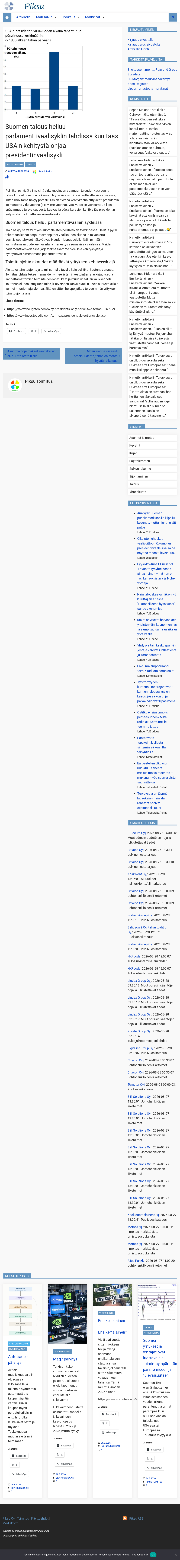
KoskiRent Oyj (137, 874)
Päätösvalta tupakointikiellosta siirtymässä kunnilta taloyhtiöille (151, 745)
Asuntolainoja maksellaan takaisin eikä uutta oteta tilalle (31, 353)
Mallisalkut (44, 17)
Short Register (138, 84)
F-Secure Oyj (137, 833)
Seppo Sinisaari (20, 1488)
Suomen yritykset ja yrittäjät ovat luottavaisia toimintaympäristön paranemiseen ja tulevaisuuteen (160, 1358)
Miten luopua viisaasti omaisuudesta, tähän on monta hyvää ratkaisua (96, 356)
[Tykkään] (7, 177)
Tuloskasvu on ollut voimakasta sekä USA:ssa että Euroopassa (150, 360)
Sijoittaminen (15, 164)
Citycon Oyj (136, 850)
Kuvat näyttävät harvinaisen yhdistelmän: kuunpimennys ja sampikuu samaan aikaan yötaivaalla (157, 627)
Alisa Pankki (136, 1260)
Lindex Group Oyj (139, 980)
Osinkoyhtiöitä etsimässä (147, 114)
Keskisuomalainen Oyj (143, 1215)
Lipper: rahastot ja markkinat (148, 88)
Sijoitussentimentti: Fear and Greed (152, 69)
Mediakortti (10, 1523)
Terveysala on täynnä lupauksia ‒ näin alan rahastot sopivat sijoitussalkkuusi (152, 800)
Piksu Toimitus (154, 1482)
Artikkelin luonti (138, 49)
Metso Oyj (135, 1227)
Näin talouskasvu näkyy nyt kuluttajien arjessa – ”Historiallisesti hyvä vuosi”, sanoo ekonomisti (156, 601)
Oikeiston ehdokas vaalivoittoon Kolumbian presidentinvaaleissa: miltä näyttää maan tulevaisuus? (156, 545)
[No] (175, 1554)
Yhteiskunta (137, 492)
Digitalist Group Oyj (141, 1048)
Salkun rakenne (140, 468)
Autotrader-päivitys (18, 1359)
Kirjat (133, 453)
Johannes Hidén (110, 1446)
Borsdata (134, 74)
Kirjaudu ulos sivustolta (144, 44)
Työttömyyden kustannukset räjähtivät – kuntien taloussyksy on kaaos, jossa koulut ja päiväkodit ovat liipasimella (156, 692)
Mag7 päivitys (65, 1359)
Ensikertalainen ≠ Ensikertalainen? (141, 167)
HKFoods (134, 956)
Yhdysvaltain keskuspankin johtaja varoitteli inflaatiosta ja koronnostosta (156, 650)
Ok (153, 1554)
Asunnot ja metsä (141, 437)
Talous (31, 164)
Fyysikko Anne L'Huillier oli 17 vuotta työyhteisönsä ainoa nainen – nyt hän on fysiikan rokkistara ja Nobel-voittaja (156, 574)
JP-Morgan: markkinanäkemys (149, 79)
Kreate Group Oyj (139, 1031)
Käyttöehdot (40, 1518)
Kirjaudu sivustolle (140, 39)
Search (173, 17)
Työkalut (68, 17)
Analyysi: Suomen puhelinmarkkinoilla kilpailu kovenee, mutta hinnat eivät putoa (156, 520)
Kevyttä (134, 445)
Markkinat (92, 17)
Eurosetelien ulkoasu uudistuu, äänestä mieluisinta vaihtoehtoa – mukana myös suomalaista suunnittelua (156, 773)
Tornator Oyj (136, 1084)
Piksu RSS (136, 1518)
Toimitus (23, 1518)
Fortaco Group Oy (140, 915)
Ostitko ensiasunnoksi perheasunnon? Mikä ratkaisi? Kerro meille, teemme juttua (153, 719)
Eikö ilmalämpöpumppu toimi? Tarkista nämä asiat (155, 668)
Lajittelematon (139, 461)
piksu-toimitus (45, 171)
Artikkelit (23, 17)
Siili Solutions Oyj (140, 1096)
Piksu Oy (9, 1518)
